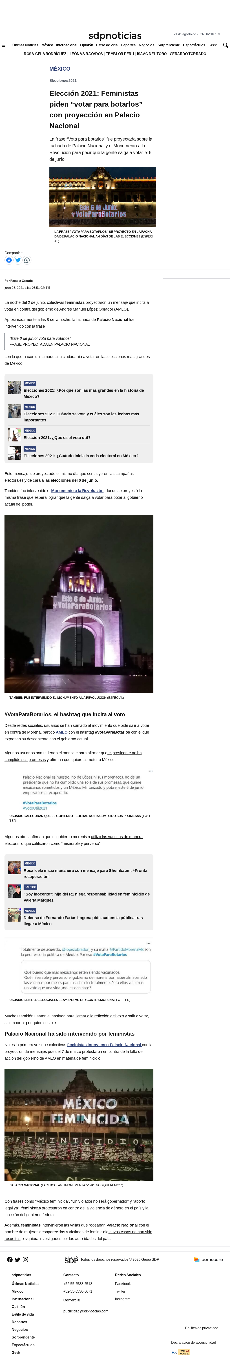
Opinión (86, 45)
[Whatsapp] (26, 260)
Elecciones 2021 (63, 81)
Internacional (66, 45)
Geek (212, 45)
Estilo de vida (106, 45)
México (47, 45)
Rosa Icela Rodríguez (45, 54)
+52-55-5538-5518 (77, 1284)
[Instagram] (25, 1260)
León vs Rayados (86, 54)
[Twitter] (17, 260)
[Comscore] (208, 1259)
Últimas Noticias (25, 45)
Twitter (120, 1291)
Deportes (128, 45)
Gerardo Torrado (188, 54)
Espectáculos (194, 45)
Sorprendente (168, 45)
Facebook (122, 1284)
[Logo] (115, 36)
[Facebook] (8, 260)
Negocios (146, 45)
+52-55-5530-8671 (77, 1291)
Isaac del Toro (151, 54)
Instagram (122, 1299)
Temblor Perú (120, 54)
